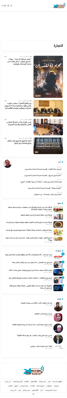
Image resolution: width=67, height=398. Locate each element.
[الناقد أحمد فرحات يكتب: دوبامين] (58, 350)
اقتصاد (32, 386)
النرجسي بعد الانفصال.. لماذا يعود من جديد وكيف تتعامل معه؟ (32, 262)
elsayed (28, 101)
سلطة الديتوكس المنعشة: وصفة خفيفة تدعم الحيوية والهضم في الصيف (29, 230)
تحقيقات (49, 386)
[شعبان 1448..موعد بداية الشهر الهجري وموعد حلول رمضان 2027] (58, 272)
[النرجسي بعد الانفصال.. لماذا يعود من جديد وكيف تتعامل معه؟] (58, 264)
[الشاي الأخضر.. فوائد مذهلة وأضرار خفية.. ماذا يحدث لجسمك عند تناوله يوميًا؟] (58, 239)
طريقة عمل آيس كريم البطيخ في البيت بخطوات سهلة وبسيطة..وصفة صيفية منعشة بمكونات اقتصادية (30, 208)
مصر (49, 381)
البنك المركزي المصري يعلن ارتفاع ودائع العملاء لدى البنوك (19, 141)
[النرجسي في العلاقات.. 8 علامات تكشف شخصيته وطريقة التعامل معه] (58, 280)
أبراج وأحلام (40, 386)
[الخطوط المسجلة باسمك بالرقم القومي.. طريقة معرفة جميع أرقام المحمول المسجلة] (58, 288)
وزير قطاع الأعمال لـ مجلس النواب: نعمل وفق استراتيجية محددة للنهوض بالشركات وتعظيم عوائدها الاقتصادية (17, 105)
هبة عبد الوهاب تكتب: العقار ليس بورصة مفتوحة (36, 303)
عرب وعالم (42, 381)
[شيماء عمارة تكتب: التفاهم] (58, 317)
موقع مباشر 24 (57, 381)
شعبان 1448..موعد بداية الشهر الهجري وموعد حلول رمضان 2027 (30, 270)
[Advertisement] (33, 25)
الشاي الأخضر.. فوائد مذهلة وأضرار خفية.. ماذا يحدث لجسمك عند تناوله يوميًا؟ (28, 239)
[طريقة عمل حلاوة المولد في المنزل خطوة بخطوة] (58, 217)
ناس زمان (8, 381)
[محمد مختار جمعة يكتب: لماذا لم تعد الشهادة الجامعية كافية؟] (58, 328)
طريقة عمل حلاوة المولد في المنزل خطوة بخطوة (36, 215)
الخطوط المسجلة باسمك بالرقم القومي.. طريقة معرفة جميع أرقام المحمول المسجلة (31, 287)
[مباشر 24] (59, 5)
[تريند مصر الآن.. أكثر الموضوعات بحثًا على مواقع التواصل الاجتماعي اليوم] (58, 257)
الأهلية (26, 381)
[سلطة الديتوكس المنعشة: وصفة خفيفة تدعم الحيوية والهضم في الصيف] (58, 232)
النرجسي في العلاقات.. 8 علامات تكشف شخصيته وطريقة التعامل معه (30, 278)
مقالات (10, 386)
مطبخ (16, 386)
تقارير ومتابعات (17, 381)
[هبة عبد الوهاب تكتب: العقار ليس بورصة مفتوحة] (58, 306)
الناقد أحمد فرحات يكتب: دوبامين (41, 346)
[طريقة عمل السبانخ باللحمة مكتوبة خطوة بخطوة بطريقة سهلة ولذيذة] (58, 224)
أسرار (41, 390)
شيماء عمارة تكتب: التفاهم (43, 314)
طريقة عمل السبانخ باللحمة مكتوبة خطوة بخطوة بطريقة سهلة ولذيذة (29, 222)
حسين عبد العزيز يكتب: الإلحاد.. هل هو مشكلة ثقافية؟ (34, 335)
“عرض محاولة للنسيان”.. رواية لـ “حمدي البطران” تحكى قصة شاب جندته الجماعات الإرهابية (19, 61)
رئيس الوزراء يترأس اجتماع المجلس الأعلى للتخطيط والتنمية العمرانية (18, 123)
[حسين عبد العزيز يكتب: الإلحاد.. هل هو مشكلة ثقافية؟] (58, 339)
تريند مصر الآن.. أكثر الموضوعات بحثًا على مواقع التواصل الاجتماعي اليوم (28, 254)
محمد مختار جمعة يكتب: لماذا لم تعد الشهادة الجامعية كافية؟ (32, 324)
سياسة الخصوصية (51, 390)
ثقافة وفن (33, 381)
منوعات (56, 386)
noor (29, 56)
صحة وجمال (24, 386)
